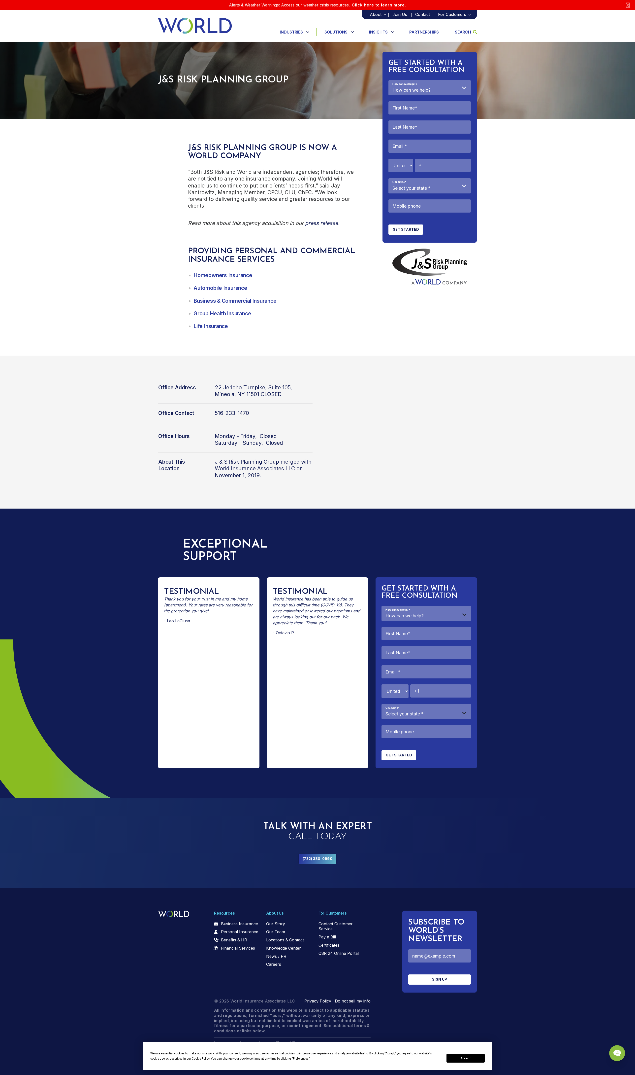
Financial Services (238, 948)
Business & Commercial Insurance (235, 301)
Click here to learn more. (379, 4)
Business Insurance (239, 923)
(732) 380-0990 (317, 858)
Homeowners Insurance (222, 275)
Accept (465, 1058)
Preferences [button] (301, 1058)
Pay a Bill (327, 936)
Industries (291, 32)
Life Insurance (210, 326)
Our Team (275, 931)
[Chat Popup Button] (617, 1053)
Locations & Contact (285, 939)
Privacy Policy (317, 1001)
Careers (273, 964)
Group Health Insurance (222, 313)
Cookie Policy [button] (200, 1058)
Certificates (328, 945)
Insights (378, 32)
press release (321, 223)
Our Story (275, 923)
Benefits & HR (234, 939)
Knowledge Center (283, 948)
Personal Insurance (239, 931)
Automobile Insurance (220, 288)
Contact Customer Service (335, 926)
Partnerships (424, 32)
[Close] (628, 5)
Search (463, 32)
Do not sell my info (353, 1001)
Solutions (336, 32)
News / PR (276, 956)
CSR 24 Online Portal (338, 953)
